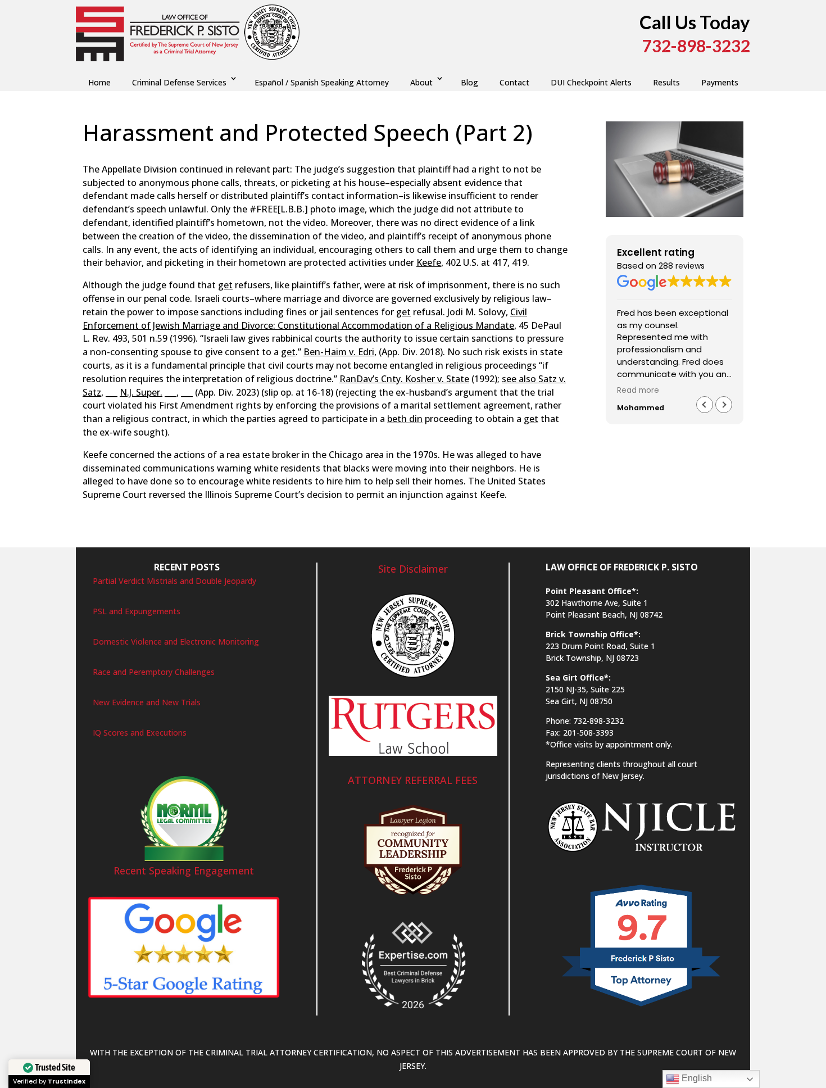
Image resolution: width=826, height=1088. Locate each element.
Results (666, 82)
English (695, 1078)
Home (99, 82)
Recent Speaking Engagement (184, 870)
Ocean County (412, 156)
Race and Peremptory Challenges (154, 672)
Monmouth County (301, 156)
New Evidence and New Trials (147, 702)
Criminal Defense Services (179, 82)
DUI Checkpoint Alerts (591, 82)
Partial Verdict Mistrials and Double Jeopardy (174, 580)
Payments (719, 82)
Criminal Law (238, 156)
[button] (723, 404)
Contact (514, 82)
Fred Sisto (111, 156)
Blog (469, 82)
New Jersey (361, 156)
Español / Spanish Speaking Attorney (322, 82)
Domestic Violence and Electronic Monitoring (176, 641)
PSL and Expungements (136, 611)
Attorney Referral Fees (413, 780)
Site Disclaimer (413, 568)
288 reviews (682, 265)
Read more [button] (638, 391)
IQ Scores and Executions (140, 732)
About (421, 82)
